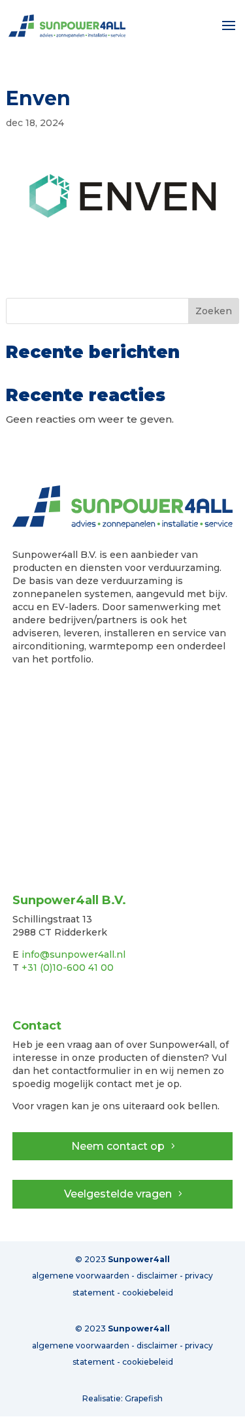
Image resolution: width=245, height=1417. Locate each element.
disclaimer (157, 1345)
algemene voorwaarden (80, 1345)
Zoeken (213, 311)
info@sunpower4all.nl (73, 954)
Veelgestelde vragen (118, 1194)
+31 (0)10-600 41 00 (68, 967)
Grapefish (144, 1398)
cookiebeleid (147, 1362)
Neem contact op (118, 1146)
